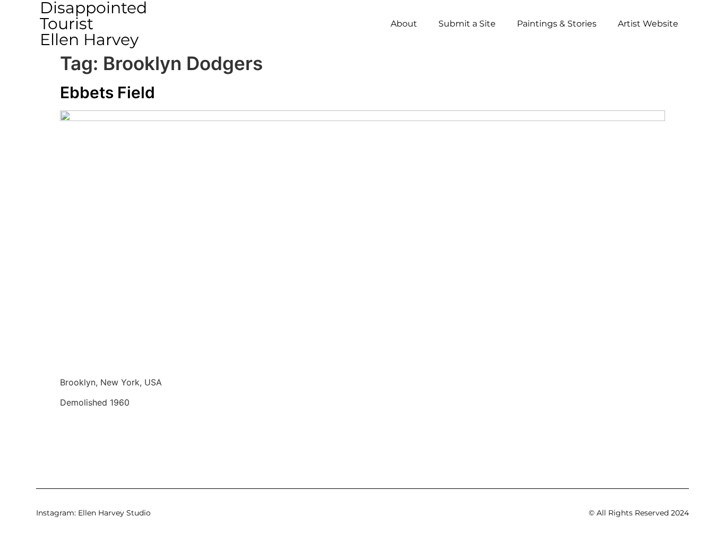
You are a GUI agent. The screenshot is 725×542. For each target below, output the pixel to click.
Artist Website (648, 24)
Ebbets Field (107, 92)
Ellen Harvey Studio (114, 513)
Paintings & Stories (557, 24)
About (404, 24)
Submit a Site (467, 24)
